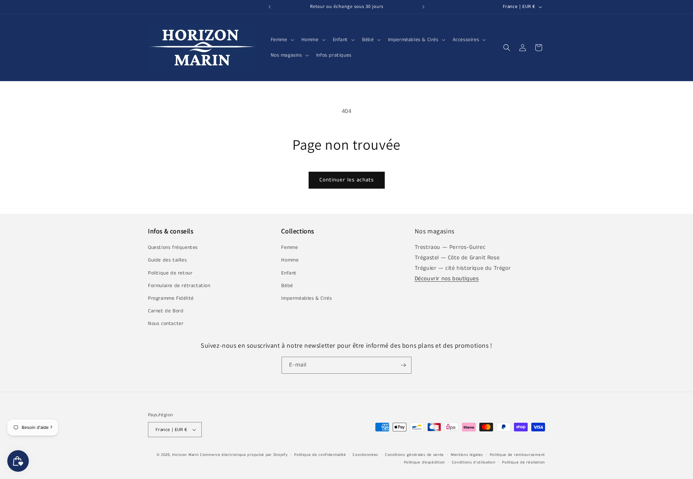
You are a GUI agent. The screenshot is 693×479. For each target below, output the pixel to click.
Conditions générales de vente (414, 455)
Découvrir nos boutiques (447, 278)
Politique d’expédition (424, 462)
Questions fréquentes (173, 247)
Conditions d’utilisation (474, 462)
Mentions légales (467, 455)
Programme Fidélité (171, 298)
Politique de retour (170, 273)
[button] (281, 39)
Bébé (287, 285)
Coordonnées (365, 455)
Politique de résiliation (523, 462)
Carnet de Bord (165, 311)
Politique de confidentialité (320, 455)
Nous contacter (165, 323)
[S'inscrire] (403, 365)
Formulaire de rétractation (179, 285)
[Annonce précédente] (270, 7)
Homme (289, 260)
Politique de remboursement (517, 455)
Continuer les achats (346, 180)
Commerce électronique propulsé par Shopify (243, 455)
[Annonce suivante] (423, 7)
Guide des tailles (167, 260)
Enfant (289, 273)
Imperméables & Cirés (306, 298)
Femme (289, 247)
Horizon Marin (185, 455)
